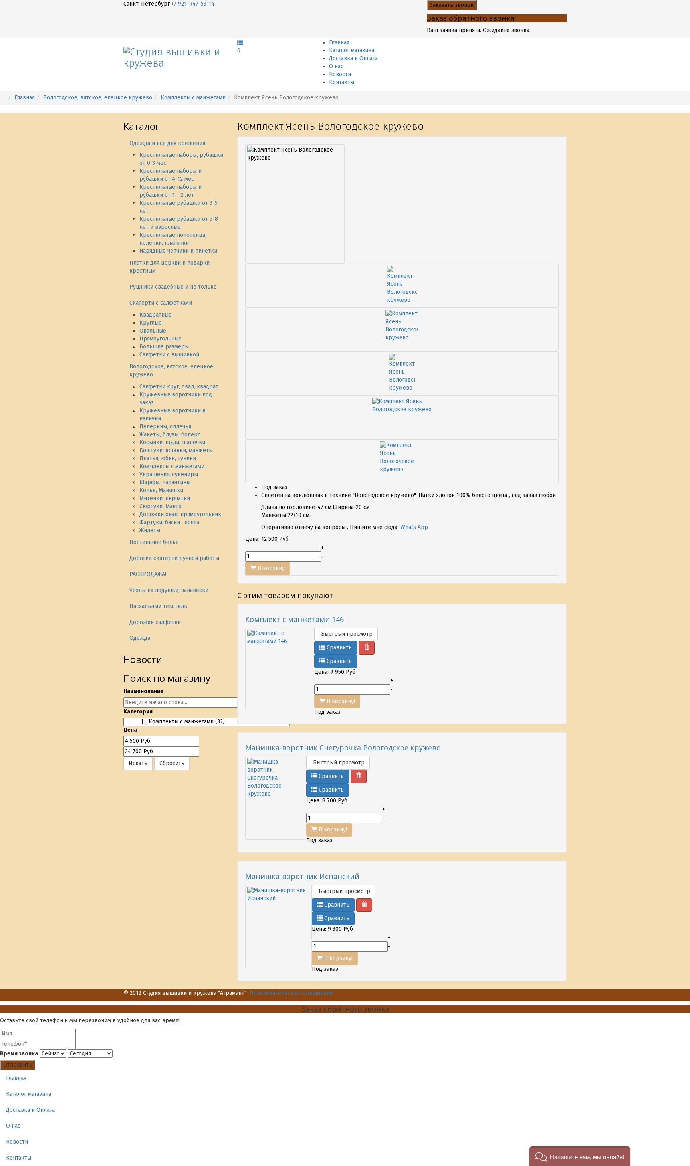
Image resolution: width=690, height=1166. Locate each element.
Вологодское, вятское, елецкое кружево (97, 97)
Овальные (152, 330)
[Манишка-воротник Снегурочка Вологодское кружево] (275, 798)
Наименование (143, 691)
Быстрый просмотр (346, 634)
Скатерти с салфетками (160, 302)
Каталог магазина (351, 50)
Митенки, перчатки (164, 498)
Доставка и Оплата (353, 58)
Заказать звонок (452, 5)
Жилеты (149, 530)
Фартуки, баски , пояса (169, 522)
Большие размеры (164, 346)
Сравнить (338, 647)
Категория (138, 711)
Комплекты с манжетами (193, 97)
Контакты (341, 82)
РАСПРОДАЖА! (147, 574)
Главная (339, 42)
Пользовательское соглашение (291, 993)
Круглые (150, 322)
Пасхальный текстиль (158, 606)
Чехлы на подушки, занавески (168, 590)
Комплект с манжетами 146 (294, 619)
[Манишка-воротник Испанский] (278, 926)
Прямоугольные (160, 338)
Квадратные (155, 314)
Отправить (17, 1064)
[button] (579, 1156)
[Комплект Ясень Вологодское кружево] (402, 286)
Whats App (414, 527)
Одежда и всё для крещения (167, 143)
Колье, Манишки (161, 490)
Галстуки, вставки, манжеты (176, 450)
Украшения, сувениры (168, 474)
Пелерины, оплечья (165, 426)
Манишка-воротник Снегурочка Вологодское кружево (343, 747)
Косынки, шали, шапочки (172, 442)
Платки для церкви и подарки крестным (169, 266)
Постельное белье (154, 542)
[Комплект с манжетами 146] (279, 669)
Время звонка (19, 1053)
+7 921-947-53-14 (192, 3)
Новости (340, 74)
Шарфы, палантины (164, 482)
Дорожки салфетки (155, 622)
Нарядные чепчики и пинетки (178, 250)
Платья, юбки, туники (167, 458)
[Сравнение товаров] (240, 42)
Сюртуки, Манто (160, 506)
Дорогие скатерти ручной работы (174, 558)
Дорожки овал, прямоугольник (180, 514)
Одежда (139, 638)
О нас (336, 66)
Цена (130, 730)
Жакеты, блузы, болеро (170, 434)
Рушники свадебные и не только (173, 286)
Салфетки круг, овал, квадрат (178, 386)
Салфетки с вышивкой (169, 354)
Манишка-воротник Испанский (302, 876)
